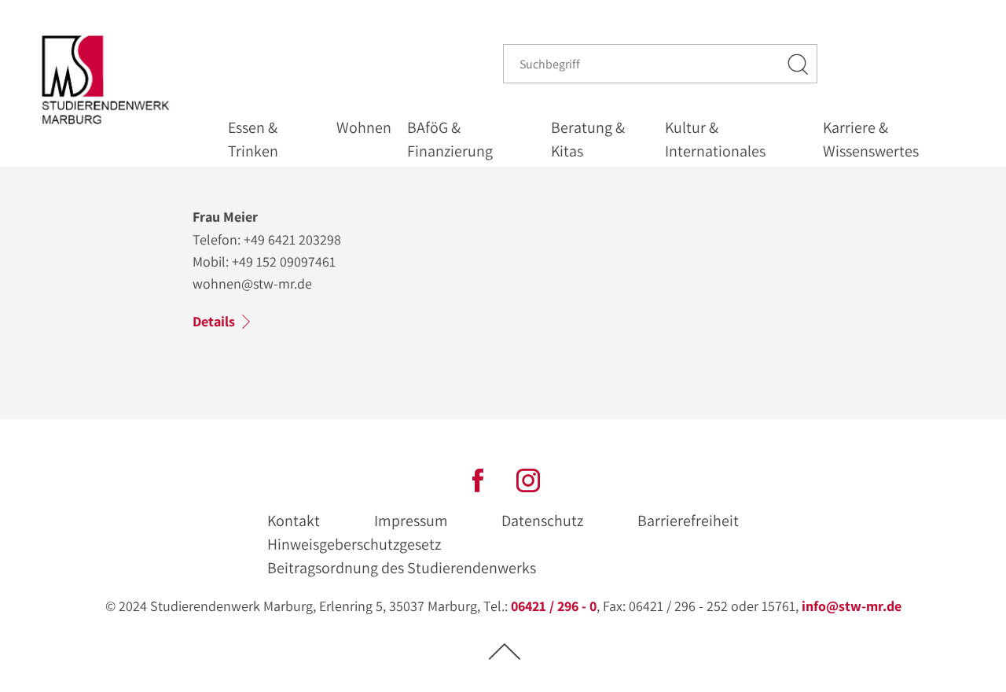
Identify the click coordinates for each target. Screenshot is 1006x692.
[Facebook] (478, 478)
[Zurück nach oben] (504, 650)
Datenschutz (542, 520)
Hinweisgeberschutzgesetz (354, 544)
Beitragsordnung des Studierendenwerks (401, 568)
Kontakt (293, 520)
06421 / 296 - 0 (554, 606)
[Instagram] (528, 478)
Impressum (411, 520)
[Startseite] (109, 79)
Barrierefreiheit (688, 520)
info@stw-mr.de (851, 606)
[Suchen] (799, 64)
